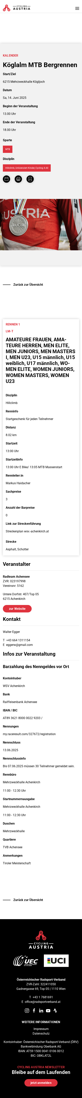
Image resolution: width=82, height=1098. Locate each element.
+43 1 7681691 (43, 997)
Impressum (41, 1029)
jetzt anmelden (41, 1083)
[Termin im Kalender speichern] (6, 179)
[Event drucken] (18, 179)
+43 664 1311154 (18, 640)
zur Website (17, 609)
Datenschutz (41, 1033)
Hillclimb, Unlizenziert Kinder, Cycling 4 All (26, 168)
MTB (7, 149)
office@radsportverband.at (42, 1002)
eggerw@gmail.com (19, 645)
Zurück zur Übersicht (28, 284)
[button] (77, 8)
